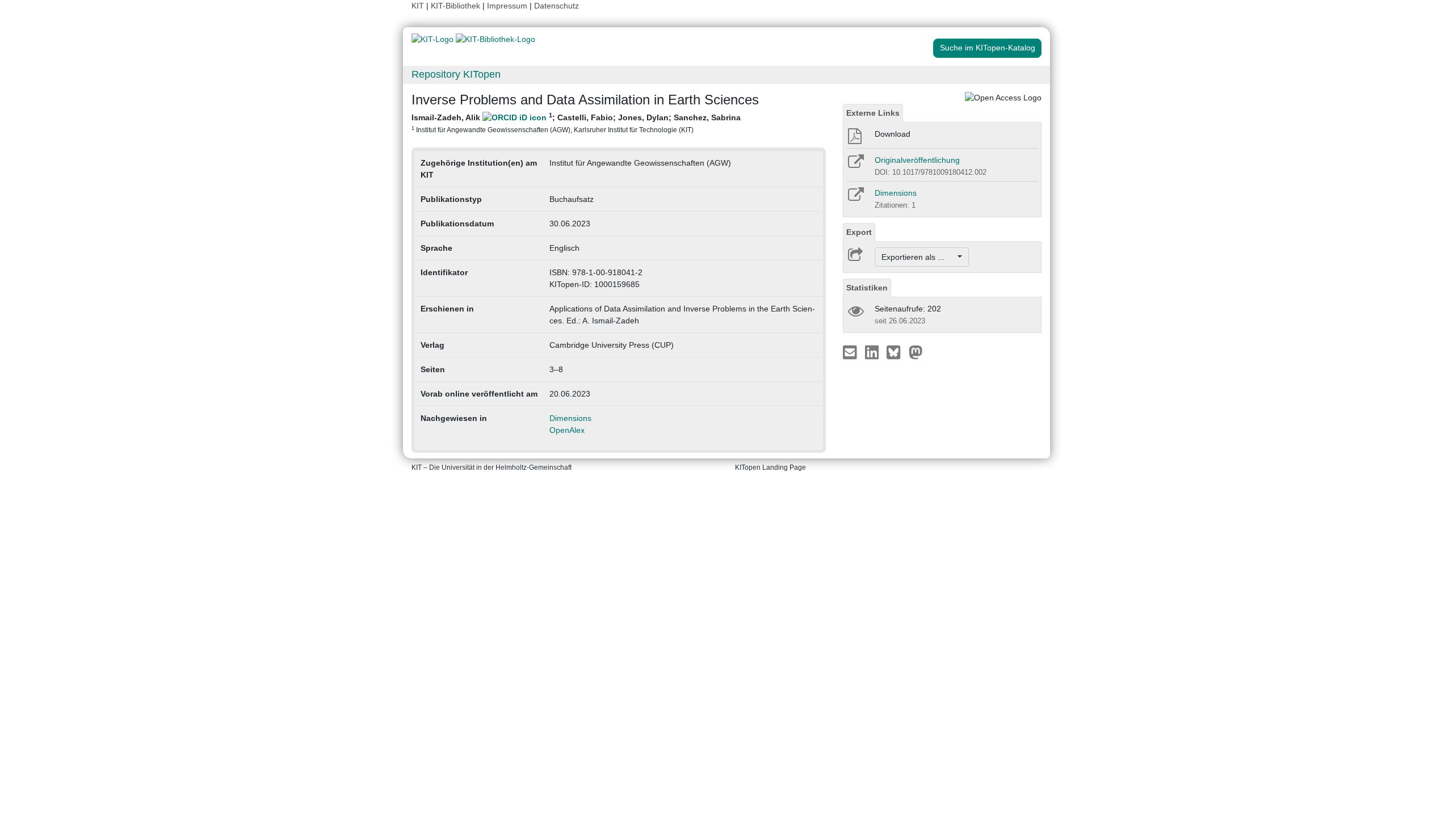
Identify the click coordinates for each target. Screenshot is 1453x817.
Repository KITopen (456, 74)
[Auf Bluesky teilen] (896, 351)
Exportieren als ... (918, 257)
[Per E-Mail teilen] (851, 351)
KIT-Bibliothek (456, 5)
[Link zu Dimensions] (855, 198)
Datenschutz (556, 5)
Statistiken (867, 287)
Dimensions (570, 418)
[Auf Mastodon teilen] (916, 351)
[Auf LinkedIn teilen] (873, 351)
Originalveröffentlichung (917, 160)
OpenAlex (567, 430)
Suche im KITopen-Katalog (987, 47)
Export (859, 232)
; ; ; (576, 122)
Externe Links (873, 112)
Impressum (507, 5)
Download (892, 133)
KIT (417, 5)
